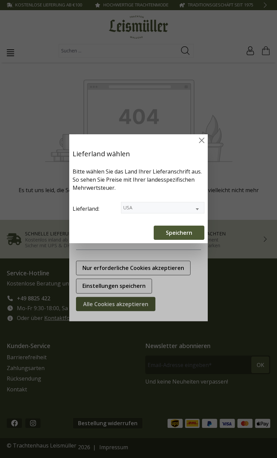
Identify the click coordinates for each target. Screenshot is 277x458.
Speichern (179, 232)
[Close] (201, 140)
